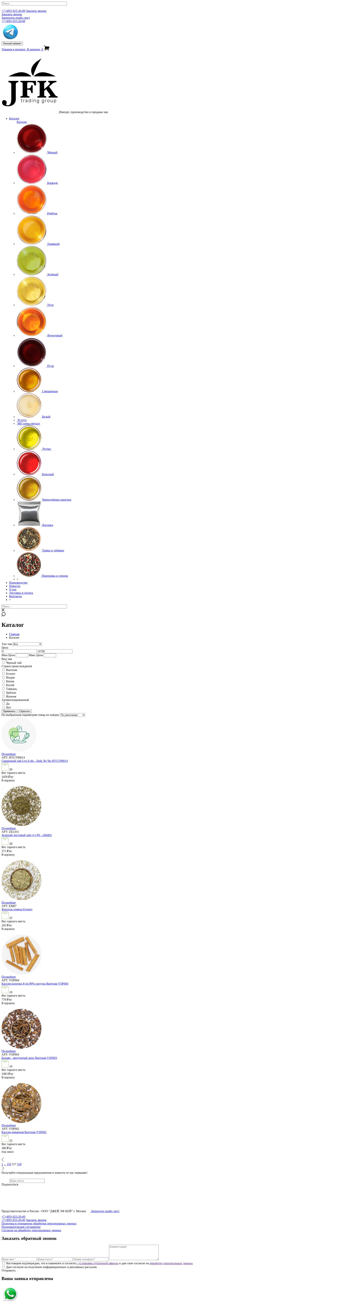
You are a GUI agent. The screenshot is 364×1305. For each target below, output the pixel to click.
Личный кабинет (12, 43)
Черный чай (14, 662)
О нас (12, 589)
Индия (10, 677)
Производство (18, 582)
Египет (10, 673)
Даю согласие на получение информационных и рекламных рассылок (51, 1267)
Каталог (14, 118)
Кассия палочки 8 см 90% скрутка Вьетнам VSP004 (35, 983)
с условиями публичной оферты (97, 1263)
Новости (14, 586)
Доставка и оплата (21, 592)
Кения (10, 681)
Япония (11, 696)
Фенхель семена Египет (17, 909)
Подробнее (9, 754)
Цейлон (11, 692)
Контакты (15, 596)
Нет (8, 707)
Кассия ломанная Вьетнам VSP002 (24, 1132)
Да (7, 703)
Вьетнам (11, 670)
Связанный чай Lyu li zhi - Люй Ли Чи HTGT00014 (35, 760)
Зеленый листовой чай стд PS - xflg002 (27, 835)
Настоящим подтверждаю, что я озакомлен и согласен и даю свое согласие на (99, 1263)
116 (9, 1164)
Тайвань (11, 688)
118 (19, 1164)
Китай (10, 685)
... (5, 1164)
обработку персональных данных (171, 1263)
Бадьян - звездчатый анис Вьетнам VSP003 (29, 1057)
